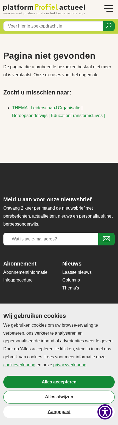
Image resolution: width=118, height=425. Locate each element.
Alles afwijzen (59, 396)
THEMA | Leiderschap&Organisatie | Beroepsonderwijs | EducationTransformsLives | (58, 111)
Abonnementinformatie (25, 272)
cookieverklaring (19, 364)
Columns (71, 280)
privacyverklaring (69, 364)
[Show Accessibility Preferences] (105, 411)
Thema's (70, 288)
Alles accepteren (59, 382)
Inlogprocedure (18, 280)
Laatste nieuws (77, 272)
